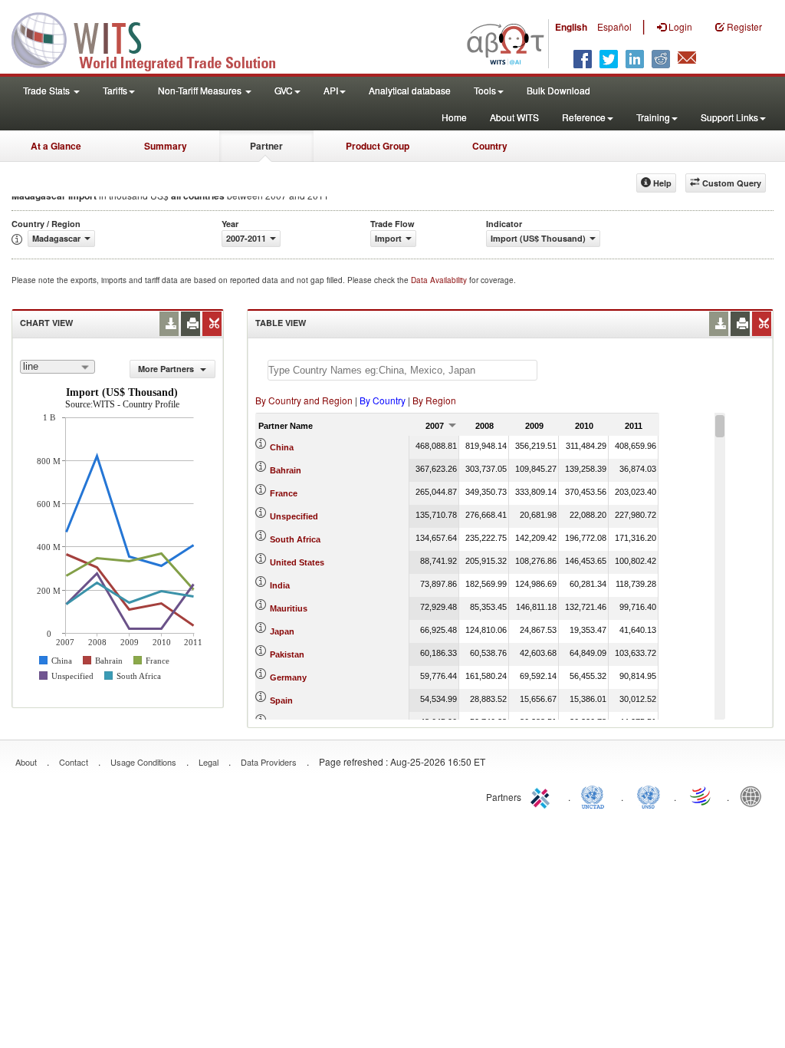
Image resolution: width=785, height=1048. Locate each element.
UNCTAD (595, 795)
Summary (165, 146)
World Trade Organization (701, 795)
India (280, 585)
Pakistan (287, 654)
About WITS (514, 117)
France (283, 493)
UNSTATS (648, 795)
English (571, 27)
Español (614, 26)
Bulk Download (558, 90)
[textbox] (402, 370)
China (282, 447)
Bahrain (285, 470)
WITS (153, 38)
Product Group (377, 146)
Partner (266, 146)
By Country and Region (304, 400)
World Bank (754, 795)
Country (489, 146)
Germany (288, 677)
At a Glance (56, 146)
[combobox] (57, 367)
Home (454, 117)
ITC (542, 795)
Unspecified (294, 516)
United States (297, 562)
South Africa (295, 539)
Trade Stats (47, 90)
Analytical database (410, 90)
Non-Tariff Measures (201, 90)
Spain (281, 700)
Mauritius (288, 608)
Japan (282, 631)
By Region (434, 400)
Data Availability (440, 280)
